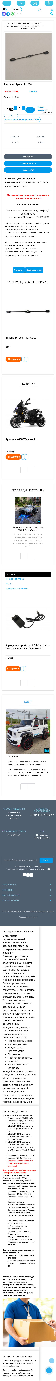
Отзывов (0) (28, 170)
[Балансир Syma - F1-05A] (28, 56)
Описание (28, 157)
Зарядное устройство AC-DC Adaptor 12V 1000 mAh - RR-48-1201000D (27, 647)
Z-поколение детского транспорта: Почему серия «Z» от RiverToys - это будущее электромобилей (27, 763)
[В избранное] (7, 115)
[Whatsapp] (12, 14)
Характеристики (28, 163)
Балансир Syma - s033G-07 (21, 337)
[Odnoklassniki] (28, 875)
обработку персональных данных (33, 869)
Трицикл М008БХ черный (20, 439)
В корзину (14, 359)
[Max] (4, 14)
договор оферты (33, 866)
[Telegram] (8, 14)
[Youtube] (31, 875)
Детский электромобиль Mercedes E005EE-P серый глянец (28, 528)
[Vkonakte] (24, 874)
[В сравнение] (14, 115)
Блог (28, 702)
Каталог (16, 9)
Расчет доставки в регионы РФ (22, 119)
